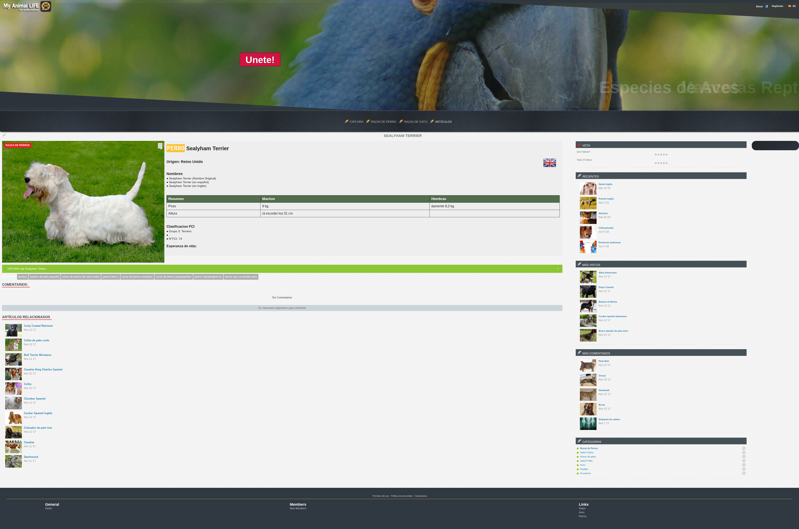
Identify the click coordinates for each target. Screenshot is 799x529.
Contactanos (420, 496)
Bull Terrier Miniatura (37, 354)
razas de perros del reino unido (80, 276)
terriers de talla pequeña (44, 276)
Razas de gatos (588, 456)
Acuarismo (585, 473)
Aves (582, 465)
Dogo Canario (606, 287)
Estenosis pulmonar (610, 242)
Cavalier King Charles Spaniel (43, 369)
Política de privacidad (401, 496)
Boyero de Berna (608, 302)
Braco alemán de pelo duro (613, 331)
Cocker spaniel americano (613, 316)
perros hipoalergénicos (208, 276)
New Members (298, 508)
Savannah (604, 390)
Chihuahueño (606, 228)
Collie (27, 384)
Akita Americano (608, 272)
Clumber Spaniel (35, 398)
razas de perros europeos (137, 276)
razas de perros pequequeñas (173, 276)
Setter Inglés (605, 184)
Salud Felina (586, 460)
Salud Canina (586, 452)
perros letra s (111, 276)
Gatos (582, 508)
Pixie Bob (604, 361)
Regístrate (777, 6)
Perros (582, 516)
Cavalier (29, 442)
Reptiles (584, 469)
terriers (23, 276)
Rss (744, 448)
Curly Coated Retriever (38, 325)
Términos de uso (380, 496)
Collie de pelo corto (36, 340)
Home (48, 508)
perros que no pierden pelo (241, 276)
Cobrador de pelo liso (38, 427)
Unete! (260, 60)
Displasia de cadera (609, 419)
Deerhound (31, 456)
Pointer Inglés (606, 198)
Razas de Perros (18, 145)
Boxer (602, 405)
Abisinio (603, 213)
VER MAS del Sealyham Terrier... (27, 268)
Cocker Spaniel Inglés (38, 413)
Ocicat (602, 375)
